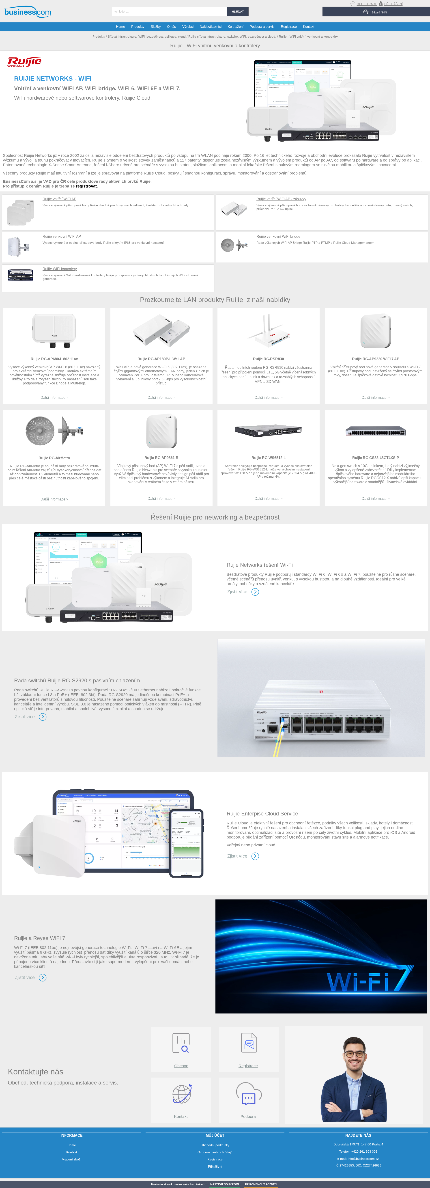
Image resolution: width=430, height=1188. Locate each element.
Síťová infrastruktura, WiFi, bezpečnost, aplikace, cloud (147, 36)
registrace (367, 4)
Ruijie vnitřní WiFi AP (59, 199)
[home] (28, 17)
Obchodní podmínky (215, 1145)
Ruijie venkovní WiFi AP (62, 236)
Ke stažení (235, 26)
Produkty (98, 36)
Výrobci (188, 26)
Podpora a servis (262, 26)
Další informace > (54, 397)
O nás (171, 26)
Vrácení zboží (71, 1159)
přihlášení (393, 4)
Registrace (248, 1066)
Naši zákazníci (210, 26)
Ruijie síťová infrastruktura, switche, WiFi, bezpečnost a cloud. (232, 36)
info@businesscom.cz (363, 1158)
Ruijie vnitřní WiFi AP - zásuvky (281, 199)
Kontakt (181, 1116)
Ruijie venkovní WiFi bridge (278, 236)
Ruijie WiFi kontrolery (60, 269)
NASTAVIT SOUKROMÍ (224, 1184)
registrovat (86, 186)
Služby (156, 26)
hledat (238, 11)
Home (120, 26)
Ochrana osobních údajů (215, 1152)
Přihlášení (215, 1166)
